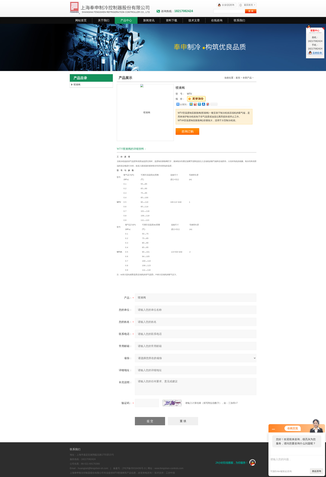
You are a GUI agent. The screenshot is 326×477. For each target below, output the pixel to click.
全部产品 (247, 77)
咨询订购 (187, 131)
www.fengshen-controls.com (169, 468)
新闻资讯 (149, 20)
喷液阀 (77, 84)
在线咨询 (216, 20)
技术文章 (194, 20)
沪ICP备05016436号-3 (133, 468)
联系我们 (239, 20)
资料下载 (171, 20)
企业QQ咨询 (228, 5)
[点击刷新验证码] (172, 403)
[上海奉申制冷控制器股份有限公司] (113, 8)
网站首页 (81, 20)
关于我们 (103, 20)
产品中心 (126, 20)
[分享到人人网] (203, 104)
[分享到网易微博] (207, 104)
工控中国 (170, 473)
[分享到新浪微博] (195, 104)
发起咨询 (316, 471)
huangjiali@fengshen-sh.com (93, 468)
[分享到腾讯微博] (199, 104)
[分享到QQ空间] (191, 104)
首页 (238, 77)
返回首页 (249, 5)
